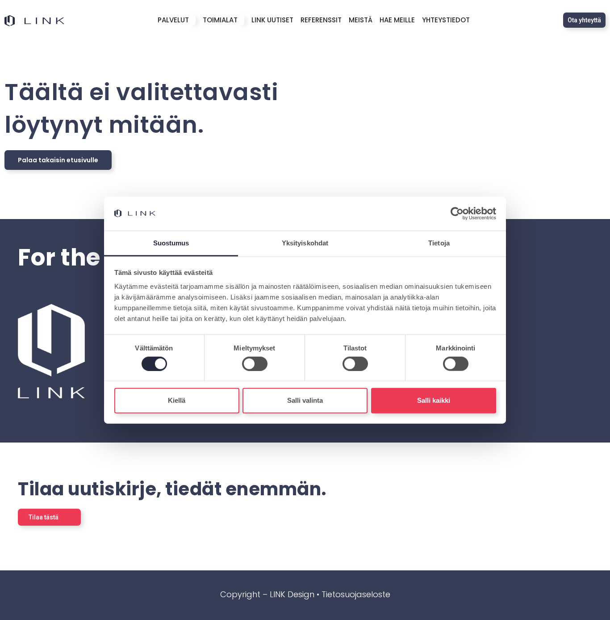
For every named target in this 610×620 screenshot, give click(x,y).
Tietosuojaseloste (356, 594)
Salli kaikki (433, 400)
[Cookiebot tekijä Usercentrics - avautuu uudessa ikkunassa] (457, 213)
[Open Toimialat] (242, 20)
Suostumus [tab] (171, 243)
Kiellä (176, 400)
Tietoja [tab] (439, 243)
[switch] (254, 363)
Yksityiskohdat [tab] (305, 243)
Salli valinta (305, 400)
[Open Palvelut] (193, 20)
